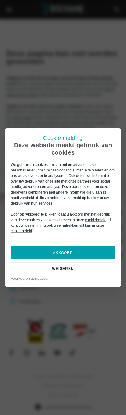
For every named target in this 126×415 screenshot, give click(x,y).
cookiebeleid (95, 219)
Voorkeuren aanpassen (30, 278)
